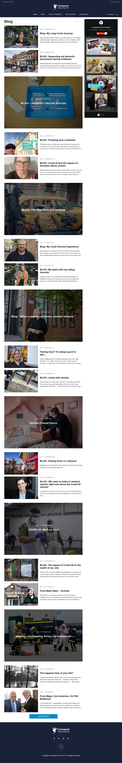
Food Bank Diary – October (54, 591)
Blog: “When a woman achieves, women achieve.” (43, 316)
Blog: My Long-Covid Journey (56, 33)
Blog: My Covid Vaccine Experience (59, 246)
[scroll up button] (61, 747)
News (35, 14)
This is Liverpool (55, 14)
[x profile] (59, 738)
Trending (111, 14)
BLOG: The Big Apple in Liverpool (43, 209)
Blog (43, 14)
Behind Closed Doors (43, 423)
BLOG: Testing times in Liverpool (58, 461)
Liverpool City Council (101, 27)
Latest (77, 21)
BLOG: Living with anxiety (54, 377)
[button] (115, 2)
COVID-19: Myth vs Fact (43, 529)
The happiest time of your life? (56, 673)
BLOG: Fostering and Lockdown (57, 140)
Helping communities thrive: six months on (43, 636)
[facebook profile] (54, 738)
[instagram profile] (63, 738)
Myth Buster (71, 14)
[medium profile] (68, 738)
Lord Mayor (83, 14)
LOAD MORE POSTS (43, 716)
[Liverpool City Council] (101, 22)
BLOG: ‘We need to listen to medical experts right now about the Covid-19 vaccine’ (60, 484)
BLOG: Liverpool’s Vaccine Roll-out (43, 103)
